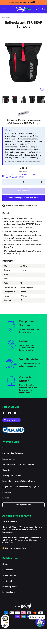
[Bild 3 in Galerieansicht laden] (23, 99)
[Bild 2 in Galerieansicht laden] (15, 99)
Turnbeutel (7, 581)
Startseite (6, 17)
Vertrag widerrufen (23, 504)
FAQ (4, 448)
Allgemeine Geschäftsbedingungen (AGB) (20, 487)
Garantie (6, 470)
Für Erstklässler (8, 592)
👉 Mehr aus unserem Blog (14, 548)
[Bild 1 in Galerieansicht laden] (6, 99)
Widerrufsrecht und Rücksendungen (18, 465)
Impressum (7, 492)
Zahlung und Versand (11, 476)
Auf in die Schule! (9, 522)
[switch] (5, 625)
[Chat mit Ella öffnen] (40, 622)
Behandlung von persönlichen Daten (18, 481)
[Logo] (23, 9)
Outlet (5, 564)
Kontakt (5, 498)
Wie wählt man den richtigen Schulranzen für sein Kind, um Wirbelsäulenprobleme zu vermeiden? (22, 540)
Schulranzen (7, 570)
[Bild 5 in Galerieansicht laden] (41, 99)
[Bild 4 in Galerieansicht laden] (32, 99)
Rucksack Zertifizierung (12, 453)
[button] (43, 9)
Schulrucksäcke (9, 575)
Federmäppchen (9, 587)
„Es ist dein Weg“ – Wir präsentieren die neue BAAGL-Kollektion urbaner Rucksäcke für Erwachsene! (22, 529)
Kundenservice (8, 459)
